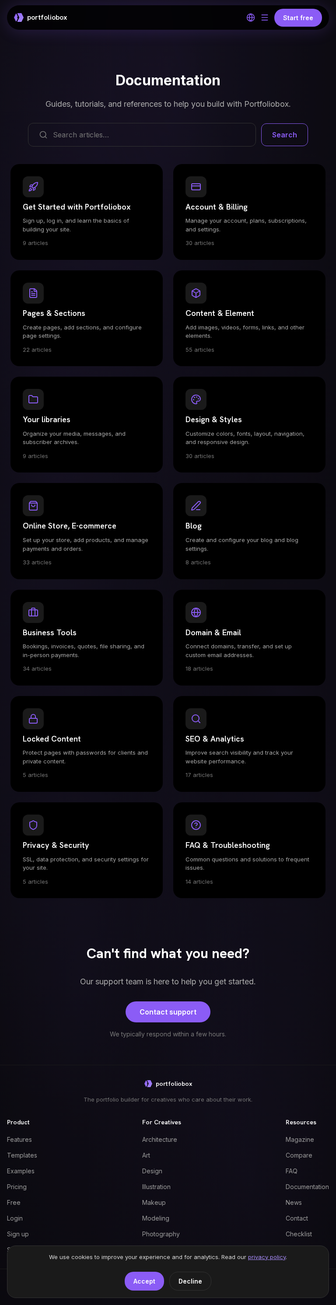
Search (284, 134)
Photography (161, 1234)
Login (15, 1218)
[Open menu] (264, 17)
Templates (22, 1155)
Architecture (159, 1139)
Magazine (300, 1139)
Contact (297, 1218)
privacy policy (267, 1256)
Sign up (18, 1234)
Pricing (17, 1186)
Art (146, 1155)
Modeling (155, 1218)
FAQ (292, 1171)
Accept (144, 1281)
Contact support (168, 1012)
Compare (299, 1155)
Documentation (307, 1186)
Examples (21, 1171)
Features (19, 1139)
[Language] (250, 17)
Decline (190, 1281)
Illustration (156, 1186)
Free (14, 1202)
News (294, 1202)
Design (152, 1171)
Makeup (154, 1202)
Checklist (299, 1234)
